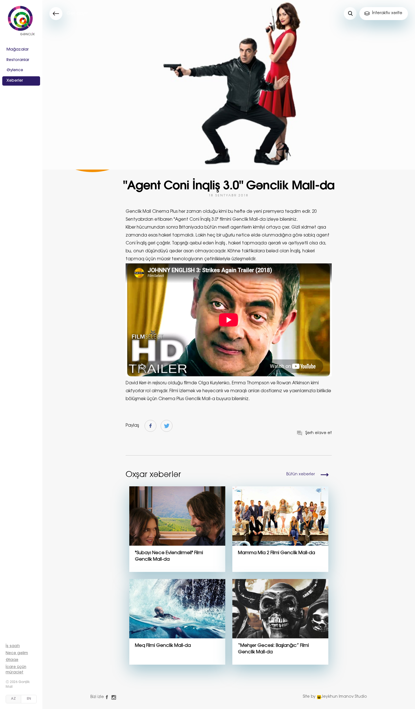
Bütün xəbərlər (300, 474)
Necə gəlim (17, 653)
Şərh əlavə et (318, 433)
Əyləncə (14, 70)
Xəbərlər (14, 81)
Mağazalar (17, 50)
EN (29, 699)
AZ (13, 699)
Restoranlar (17, 60)
